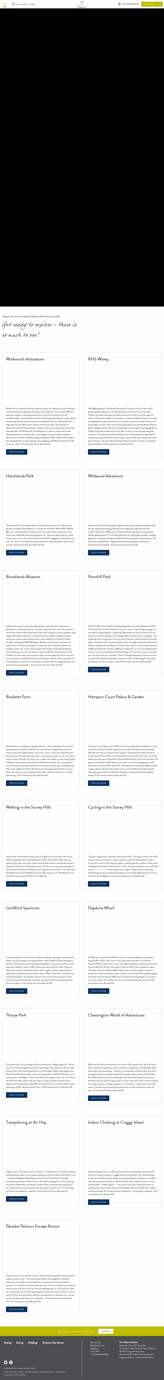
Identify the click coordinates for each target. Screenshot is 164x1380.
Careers (6, 1372)
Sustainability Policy (47, 1372)
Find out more (16, 451)
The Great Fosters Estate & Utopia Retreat (137, 1348)
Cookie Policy (60, 1372)
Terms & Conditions (31, 1372)
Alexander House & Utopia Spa (132, 1345)
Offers (32, 4)
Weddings (33, 1342)
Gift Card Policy (20, 1375)
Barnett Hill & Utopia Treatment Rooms (136, 1354)
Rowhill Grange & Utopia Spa (131, 1351)
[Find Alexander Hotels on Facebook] (5, 1362)
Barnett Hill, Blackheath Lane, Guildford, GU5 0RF (97, 1347)
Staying (7, 1342)
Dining (19, 1342)
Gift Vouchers (21, 4)
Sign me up (105, 1331)
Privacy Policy (8, 1375)
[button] (4, 4)
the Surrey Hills (100, 869)
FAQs (21, 1372)
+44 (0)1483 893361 (99, 1354)
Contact (14, 1372)
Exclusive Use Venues (53, 1342)
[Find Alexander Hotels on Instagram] (11, 1362)
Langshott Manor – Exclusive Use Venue (136, 1357)
